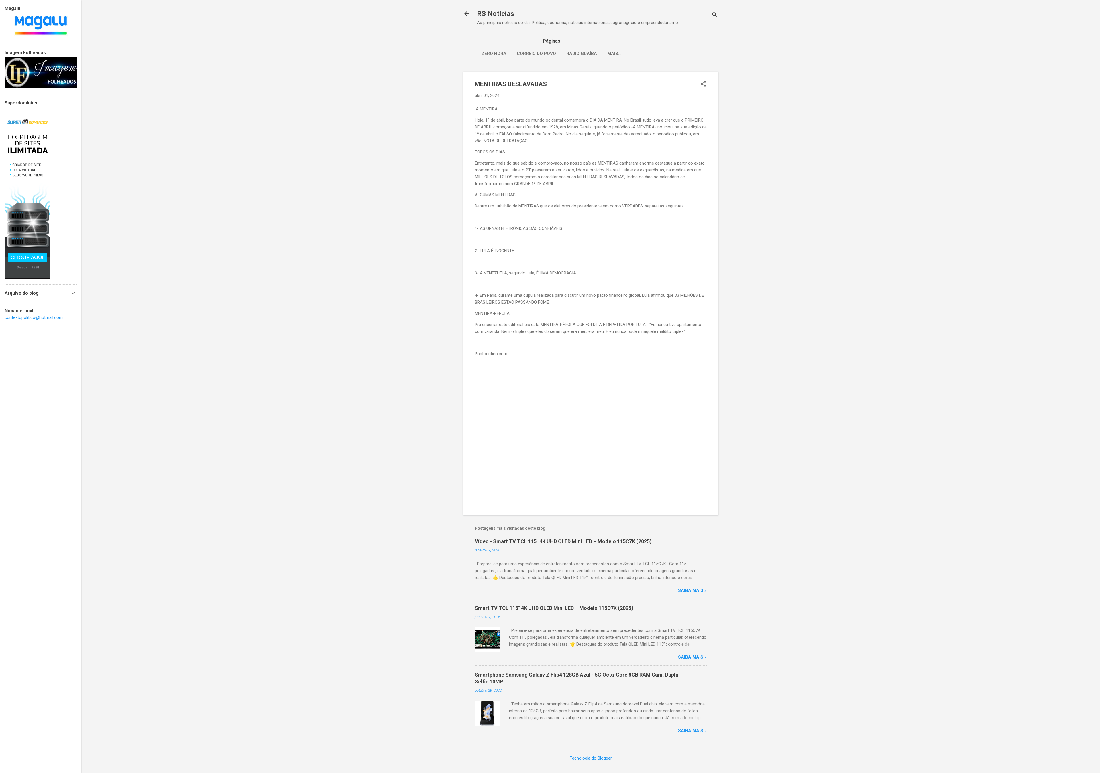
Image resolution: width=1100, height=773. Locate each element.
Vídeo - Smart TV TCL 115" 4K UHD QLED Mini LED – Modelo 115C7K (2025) (563, 541)
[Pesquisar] (714, 15)
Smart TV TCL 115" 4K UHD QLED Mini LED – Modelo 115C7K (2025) (554, 608)
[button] (703, 84)
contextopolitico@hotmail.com (34, 317)
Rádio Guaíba (581, 53)
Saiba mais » (692, 590)
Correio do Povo (536, 53)
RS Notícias (495, 14)
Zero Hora (494, 53)
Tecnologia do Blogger (591, 758)
